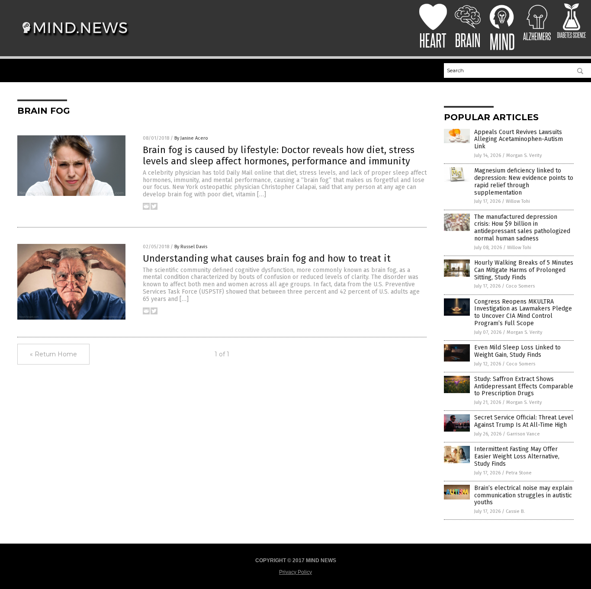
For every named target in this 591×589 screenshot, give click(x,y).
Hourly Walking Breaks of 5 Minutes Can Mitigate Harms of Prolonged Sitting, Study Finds (523, 270)
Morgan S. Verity (524, 155)
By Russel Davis (190, 247)
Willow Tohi (518, 201)
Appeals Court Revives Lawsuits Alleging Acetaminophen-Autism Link (518, 139)
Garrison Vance (523, 434)
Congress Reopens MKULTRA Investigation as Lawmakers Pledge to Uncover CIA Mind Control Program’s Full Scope (523, 312)
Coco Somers (520, 286)
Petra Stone (519, 473)
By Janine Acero (191, 138)
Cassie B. (515, 511)
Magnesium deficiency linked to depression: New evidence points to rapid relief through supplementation (523, 181)
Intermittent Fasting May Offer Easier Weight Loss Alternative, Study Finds (516, 456)
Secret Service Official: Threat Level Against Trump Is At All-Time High (523, 421)
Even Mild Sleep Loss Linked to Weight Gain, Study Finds (517, 351)
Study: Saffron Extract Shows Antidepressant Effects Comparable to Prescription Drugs (523, 386)
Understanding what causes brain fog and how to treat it (267, 258)
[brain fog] (75, 39)
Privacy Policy (295, 572)
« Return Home (53, 354)
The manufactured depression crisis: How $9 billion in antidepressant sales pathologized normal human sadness (522, 227)
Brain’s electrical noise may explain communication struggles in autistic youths (523, 495)
